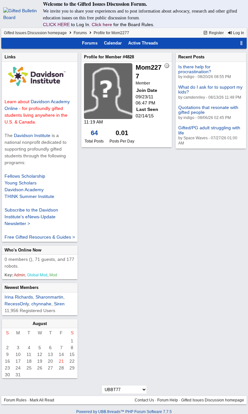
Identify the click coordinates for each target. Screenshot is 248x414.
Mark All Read (42, 400)
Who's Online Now (23, 250)
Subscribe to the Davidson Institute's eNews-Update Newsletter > (31, 216)
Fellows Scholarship (25, 176)
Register (216, 33)
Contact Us (144, 400)
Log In (238, 33)
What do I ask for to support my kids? (210, 89)
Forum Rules (15, 400)
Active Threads (143, 43)
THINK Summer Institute (29, 196)
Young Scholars (20, 182)
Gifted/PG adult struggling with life (209, 130)
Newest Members (21, 287)
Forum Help (167, 400)
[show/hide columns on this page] (241, 43)
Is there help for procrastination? (194, 69)
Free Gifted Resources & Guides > (40, 237)
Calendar (113, 43)
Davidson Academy (24, 189)
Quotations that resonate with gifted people (208, 110)
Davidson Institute (32, 135)
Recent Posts (191, 56)
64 (94, 132)
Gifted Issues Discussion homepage (35, 33)
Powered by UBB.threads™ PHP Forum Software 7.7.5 (124, 411)
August (40, 323)
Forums (80, 33)
